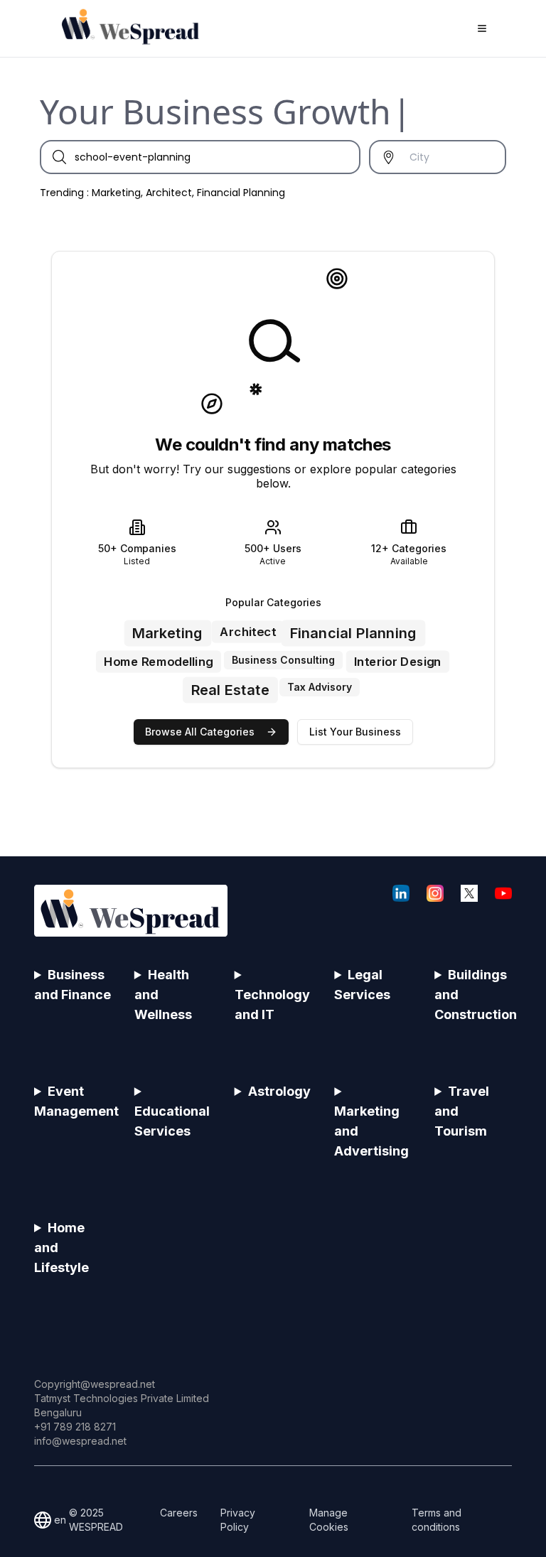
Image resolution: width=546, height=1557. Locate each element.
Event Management (73, 1101)
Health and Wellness (163, 994)
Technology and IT (272, 1004)
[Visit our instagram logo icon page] (435, 893)
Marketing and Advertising (371, 1131)
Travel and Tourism (461, 1111)
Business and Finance (72, 984)
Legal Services (362, 984)
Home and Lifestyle (61, 1247)
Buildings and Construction (473, 994)
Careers (179, 1513)
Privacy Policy (237, 1520)
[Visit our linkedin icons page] (401, 893)
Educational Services (172, 1121)
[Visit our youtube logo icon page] (503, 893)
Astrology (279, 1091)
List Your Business (355, 732)
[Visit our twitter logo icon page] (469, 893)
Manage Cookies (328, 1520)
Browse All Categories (200, 732)
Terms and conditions (436, 1520)
